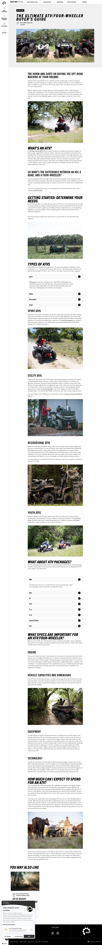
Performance (32, 282)
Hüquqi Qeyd (38, 941)
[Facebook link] (52, 933)
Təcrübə (84, 2)
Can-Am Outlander (48, 389)
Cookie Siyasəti (31, 941)
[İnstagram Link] (58, 933)
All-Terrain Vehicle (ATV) (36, 151)
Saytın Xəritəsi (45, 941)
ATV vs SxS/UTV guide (36, 190)
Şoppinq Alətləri (71, 2)
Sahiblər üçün (47, 2)
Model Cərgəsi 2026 (32, 2)
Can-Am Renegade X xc (68, 320)
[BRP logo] (86, 931)
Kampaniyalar (60, 2)
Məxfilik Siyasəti (23, 941)
